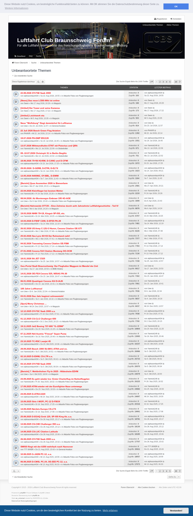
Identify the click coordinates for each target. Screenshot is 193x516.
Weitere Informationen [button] (16, 8)
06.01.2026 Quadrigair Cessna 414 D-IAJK (42, 281)
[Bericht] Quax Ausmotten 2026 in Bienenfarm (44, 183)
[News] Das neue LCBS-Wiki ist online (40, 100)
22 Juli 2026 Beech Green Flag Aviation (41, 130)
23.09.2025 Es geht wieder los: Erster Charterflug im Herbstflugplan (55, 379)
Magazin (57, 103)
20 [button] (176, 81)
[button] (151, 82)
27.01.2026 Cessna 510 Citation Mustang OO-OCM (46, 251)
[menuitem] (20, 56)
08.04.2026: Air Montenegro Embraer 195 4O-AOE (46, 198)
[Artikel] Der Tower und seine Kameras (40, 108)
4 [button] (166, 81)
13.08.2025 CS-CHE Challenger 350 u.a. (40, 424)
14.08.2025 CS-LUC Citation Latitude (39, 431)
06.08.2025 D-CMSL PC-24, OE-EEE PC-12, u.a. (44, 461)
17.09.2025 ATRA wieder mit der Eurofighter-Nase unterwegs (51, 386)
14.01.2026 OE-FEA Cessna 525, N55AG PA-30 (44, 273)
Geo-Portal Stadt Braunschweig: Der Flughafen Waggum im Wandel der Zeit (59, 266)
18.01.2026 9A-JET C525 (33, 258)
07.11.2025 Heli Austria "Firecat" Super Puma (43, 334)
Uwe (26, 126)
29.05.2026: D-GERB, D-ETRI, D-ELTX (39, 168)
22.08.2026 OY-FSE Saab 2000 (36, 93)
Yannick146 (29, 148)
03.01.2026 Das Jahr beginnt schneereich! (42, 296)
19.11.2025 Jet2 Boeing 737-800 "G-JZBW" (42, 326)
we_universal (20, 498)
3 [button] (163, 81)
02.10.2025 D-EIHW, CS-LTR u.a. (37, 356)
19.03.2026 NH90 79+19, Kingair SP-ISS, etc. (43, 213)
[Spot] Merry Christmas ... (34, 303)
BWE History (58, 269)
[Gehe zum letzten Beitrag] (164, 92)
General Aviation (59, 126)
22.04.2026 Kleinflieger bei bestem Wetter (42, 191)
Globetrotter (63, 148)
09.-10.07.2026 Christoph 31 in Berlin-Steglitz (44, 153)
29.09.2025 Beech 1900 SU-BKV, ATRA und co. (44, 349)
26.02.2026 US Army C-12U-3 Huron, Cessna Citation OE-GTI (51, 228)
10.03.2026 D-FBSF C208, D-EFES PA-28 (41, 221)
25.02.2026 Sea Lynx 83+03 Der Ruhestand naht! (45, 236)
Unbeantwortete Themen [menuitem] (153, 25)
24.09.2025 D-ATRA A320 (33, 394)
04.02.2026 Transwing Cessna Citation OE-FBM (45, 243)
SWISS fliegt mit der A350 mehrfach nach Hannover (47, 446)
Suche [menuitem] (38, 56)
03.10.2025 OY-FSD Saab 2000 (36, 364)
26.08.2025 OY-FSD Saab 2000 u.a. (38, 439)
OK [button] (176, 6)
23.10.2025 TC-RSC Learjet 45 (36, 341)
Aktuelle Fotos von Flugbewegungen (78, 96)
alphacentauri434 (31, 96)
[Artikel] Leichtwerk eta (32, 115)
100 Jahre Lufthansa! (31, 288)
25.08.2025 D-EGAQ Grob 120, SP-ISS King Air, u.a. (46, 416)
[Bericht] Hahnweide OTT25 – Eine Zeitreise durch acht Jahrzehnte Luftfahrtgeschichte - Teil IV (69, 206)
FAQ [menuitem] (30, 56)
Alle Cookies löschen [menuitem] (146, 487)
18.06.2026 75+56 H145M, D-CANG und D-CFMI (44, 161)
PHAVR (27, 133)
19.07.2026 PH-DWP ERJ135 (35, 138)
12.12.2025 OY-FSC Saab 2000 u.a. (38, 311)
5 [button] (169, 81)
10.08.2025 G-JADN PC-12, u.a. (36, 454)
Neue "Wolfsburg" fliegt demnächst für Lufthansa (46, 123)
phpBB (22, 493)
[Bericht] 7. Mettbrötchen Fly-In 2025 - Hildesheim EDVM (49, 371)
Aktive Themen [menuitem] (173, 25)
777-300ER (28, 449)
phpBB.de (36, 495)
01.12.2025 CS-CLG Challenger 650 (38, 319)
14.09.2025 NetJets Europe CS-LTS (38, 409)
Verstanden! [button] (176, 510)
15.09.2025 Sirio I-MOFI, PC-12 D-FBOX (40, 401)
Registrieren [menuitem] (162, 19)
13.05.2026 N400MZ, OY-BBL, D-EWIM (40, 176)
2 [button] (159, 81)
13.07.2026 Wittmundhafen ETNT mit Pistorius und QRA (49, 145)
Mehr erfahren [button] (110, 510)
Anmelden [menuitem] (177, 19)
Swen (26, 103)
